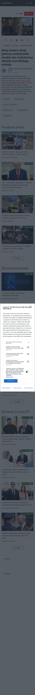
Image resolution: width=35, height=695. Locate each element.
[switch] (27, 347)
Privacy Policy (28, 388)
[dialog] (17, 347)
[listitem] (17, 342)
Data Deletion (6, 388)
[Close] (31, 307)
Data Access (17, 388)
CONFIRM (11, 380)
